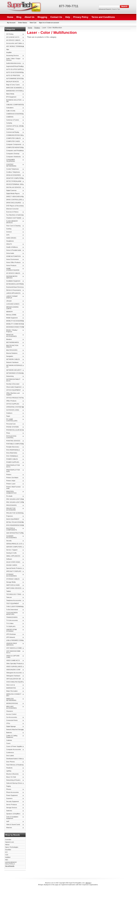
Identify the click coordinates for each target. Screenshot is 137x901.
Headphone (10, 241)
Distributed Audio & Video (13, 759)
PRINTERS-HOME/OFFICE (11, 492)
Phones (8, 789)
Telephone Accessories (13, 600)
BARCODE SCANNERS (13, 88)
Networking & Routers (13, 780)
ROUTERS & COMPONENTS (11, 529)
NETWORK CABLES (12, 359)
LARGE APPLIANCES (12, 293)
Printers (8, 475)
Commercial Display (12, 132)
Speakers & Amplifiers (12, 814)
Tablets (8, 591)
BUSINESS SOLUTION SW (13, 100)
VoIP (7, 821)
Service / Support (11, 550)
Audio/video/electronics (13, 63)
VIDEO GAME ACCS (12, 660)
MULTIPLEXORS (11, 350)
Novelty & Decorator (12, 384)
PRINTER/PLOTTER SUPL (12, 470)
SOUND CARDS (11, 565)
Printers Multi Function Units (13, 487)
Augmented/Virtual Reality (14, 66)
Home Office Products (13, 262)
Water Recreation (11, 691)
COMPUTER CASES (12, 141)
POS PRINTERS (11, 453)
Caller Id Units (10, 111)
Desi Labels (10, 755)
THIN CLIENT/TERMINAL (14, 607)
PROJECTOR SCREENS (14, 513)
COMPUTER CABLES (13, 138)
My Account (11, 22)
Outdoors (8, 413)
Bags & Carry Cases (12, 85)
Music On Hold (10, 777)
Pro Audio (8, 496)
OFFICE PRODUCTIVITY (14, 398)
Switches (8, 811)
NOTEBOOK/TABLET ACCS (12, 380)
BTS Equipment (10, 97)
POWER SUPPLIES (12, 462)
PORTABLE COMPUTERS (14, 444)
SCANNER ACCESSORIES (11, 536)
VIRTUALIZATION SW (13, 679)
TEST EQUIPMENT (12, 604)
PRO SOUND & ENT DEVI (14, 499)
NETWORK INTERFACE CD (13, 366)
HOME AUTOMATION (13, 256)
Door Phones (10, 762)
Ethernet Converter (12, 209)
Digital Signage (10, 726)
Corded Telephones (12, 169)
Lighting (8, 771)
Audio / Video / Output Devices (12, 59)
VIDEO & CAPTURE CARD (12, 656)
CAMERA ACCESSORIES (14, 114)
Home (30, 27)
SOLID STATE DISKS (12, 562)
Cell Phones (9, 129)
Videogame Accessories (13, 673)
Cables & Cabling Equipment (11, 736)
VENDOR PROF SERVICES (11, 644)
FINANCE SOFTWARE (13, 218)
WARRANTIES (10, 688)
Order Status (22, 22)
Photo (7, 433)
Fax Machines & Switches (14, 215)
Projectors (9, 516)
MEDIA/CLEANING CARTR (12, 307)
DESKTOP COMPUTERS (14, 178)
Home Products (10, 266)
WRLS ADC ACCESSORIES (11, 707)
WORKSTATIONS (11, 703)
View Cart (33, 22)
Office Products (10, 401)
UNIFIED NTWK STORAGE (11, 630)
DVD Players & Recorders (14, 206)
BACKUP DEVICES (12, 82)
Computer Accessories (13, 750)
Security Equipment (12, 802)
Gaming (8, 229)
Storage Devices (11, 808)
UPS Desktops (10, 634)
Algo (7, 49)
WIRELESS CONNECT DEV (13, 694)
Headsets (9, 768)
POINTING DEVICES (12, 441)
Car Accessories (11, 717)
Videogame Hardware (12, 676)
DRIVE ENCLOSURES (13, 203)
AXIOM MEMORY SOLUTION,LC (11, 863)
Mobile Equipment (11, 318)
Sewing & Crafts (11, 553)
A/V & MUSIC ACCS (12, 37)
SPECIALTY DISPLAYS (13, 571)
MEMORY (9, 312)
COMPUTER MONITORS (14, 148)
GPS (7, 235)
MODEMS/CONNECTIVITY (14, 327)
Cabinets (9, 740)
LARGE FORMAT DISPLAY (11, 297)
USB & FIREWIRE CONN (14, 640)
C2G (6, 854)
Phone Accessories (12, 792)
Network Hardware (12, 362)
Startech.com (9, 842)
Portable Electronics (12, 447)
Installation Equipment (12, 281)
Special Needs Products (13, 568)
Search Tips (116, 9)
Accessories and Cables (13, 43)
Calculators (9, 108)
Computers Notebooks (13, 157)
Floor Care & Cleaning (13, 226)
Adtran (7, 844)
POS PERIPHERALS (12, 450)
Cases (8, 743)
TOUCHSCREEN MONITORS (11, 613)
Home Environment (12, 259)
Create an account (52, 22)
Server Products (11, 805)
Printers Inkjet (10, 481)
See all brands (9, 866)
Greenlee (8, 839)
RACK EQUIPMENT (12, 519)
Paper (7, 416)
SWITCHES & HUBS (12, 585)
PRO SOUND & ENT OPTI (14, 502)
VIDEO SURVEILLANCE (13, 667)
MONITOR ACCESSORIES (11, 335)
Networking (9, 376)
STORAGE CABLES (12, 579)
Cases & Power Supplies (13, 746)
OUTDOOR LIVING (12, 410)
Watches (8, 828)
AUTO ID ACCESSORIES (14, 72)
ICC (6, 852)
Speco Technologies (11, 847)
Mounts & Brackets (12, 774)
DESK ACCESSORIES (13, 175)
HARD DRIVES (10, 238)
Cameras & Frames (12, 120)
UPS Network (10, 637)
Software (8, 559)
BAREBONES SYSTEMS (13, 91)
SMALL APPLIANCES (12, 556)
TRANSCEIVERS (11, 617)
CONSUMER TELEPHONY (10, 160)
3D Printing (9, 34)
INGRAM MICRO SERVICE (11, 277)
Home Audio (9, 253)
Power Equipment (11, 795)
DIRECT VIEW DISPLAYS (14, 197)
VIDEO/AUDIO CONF (13, 670)
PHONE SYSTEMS (12, 427)
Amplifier (9, 52)
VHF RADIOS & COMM (13, 648)
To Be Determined (11, 610)
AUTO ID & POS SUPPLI (14, 69)
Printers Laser (10, 484)
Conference (10, 752)
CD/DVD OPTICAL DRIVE (14, 126)
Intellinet (7, 857)
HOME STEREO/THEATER (12, 269)
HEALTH (8, 244)
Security (8, 541)
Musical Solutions (11, 353)
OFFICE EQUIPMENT (13, 390)
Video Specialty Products (13, 664)
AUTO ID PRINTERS (12, 76)
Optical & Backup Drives (13, 783)
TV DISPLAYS (10, 627)
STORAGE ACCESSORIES (11, 575)
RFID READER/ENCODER (14, 525)
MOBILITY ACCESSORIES (14, 321)
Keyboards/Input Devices (14, 287)
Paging (8, 786)
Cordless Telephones (12, 172)
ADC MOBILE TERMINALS (14, 46)
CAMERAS (9, 117)
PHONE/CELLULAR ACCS (14, 430)
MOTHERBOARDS (12, 342)
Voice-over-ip (10, 685)
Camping (8, 123)
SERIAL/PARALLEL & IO (13, 544)
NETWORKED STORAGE (14, 373)
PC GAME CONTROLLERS (11, 420)
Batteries (8, 733)
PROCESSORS (11, 505)
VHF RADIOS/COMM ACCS (12, 651)
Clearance (9, 711)
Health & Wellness (11, 247)
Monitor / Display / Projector (11, 330)
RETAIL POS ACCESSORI (14, 522)
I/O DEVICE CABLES (12, 273)
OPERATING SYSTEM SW (14, 407)
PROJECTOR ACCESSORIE (10, 509)
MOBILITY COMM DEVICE (14, 324)
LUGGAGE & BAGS (12, 304)
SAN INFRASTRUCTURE (14, 533)
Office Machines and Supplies (12, 393)
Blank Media (9, 94)
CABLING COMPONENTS (14, 105)
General (8, 232)
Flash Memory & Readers (14, 765)
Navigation (9, 356)
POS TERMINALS (11, 456)
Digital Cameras (11, 190)
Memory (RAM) (10, 315)
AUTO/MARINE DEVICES (14, 79)
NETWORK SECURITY (13, 370)
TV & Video (9, 623)
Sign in (41, 22)
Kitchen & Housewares (13, 290)
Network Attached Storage (14, 730)
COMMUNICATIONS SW (14, 135)
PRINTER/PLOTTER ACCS (12, 466)
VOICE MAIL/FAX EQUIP (14, 682)
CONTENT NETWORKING (10, 165)
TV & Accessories (11, 620)
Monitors (8, 339)
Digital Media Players (12, 194)
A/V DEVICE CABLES (12, 40)
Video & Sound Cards (12, 825)
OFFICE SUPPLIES (12, 404)
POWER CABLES (11, 459)
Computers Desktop (12, 154)
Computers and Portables (14, 151)
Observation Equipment (13, 387)
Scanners (9, 798)
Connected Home (11, 720)
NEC (6, 860)
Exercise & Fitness (12, 212)
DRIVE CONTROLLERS (13, 200)
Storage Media (10, 582)
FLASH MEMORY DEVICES (11, 221)
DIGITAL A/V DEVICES (13, 187)
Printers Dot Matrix (11, 478)
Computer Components (13, 144)
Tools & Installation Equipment (11, 817)
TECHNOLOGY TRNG (13, 594)
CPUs (7, 723)
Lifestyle (8, 301)
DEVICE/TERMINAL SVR (14, 184)
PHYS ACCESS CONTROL (10, 436)
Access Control (11, 714)
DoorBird (8, 849)
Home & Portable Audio (13, 250)
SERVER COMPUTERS (13, 547)
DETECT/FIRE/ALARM (13, 181)
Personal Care (10, 424)
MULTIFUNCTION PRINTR (11, 346)
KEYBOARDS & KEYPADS (14, 284)
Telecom (8, 597)
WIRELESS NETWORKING (10, 699)
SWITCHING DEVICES (13, 588)
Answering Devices (12, 56)
